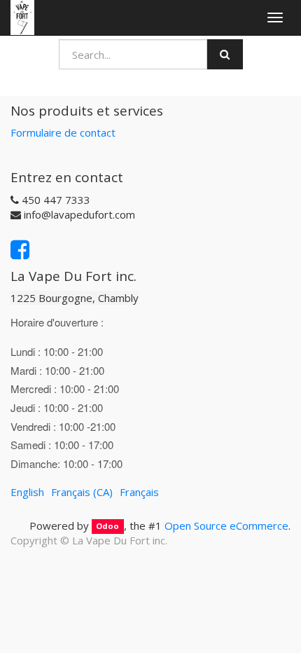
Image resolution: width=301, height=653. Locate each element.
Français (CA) (82, 492)
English (27, 492)
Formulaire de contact (62, 132)
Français (139, 492)
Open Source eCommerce (226, 525)
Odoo (107, 526)
